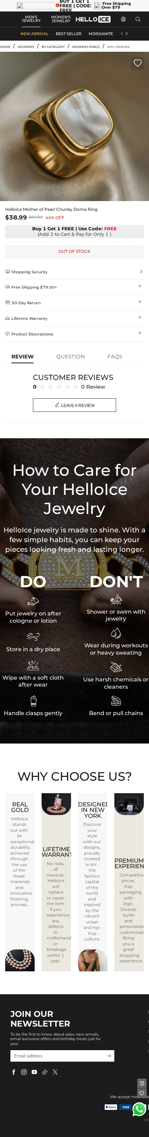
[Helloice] (93, 19)
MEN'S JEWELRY (31, 19)
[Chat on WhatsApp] (139, 1109)
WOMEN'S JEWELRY (61, 19)
